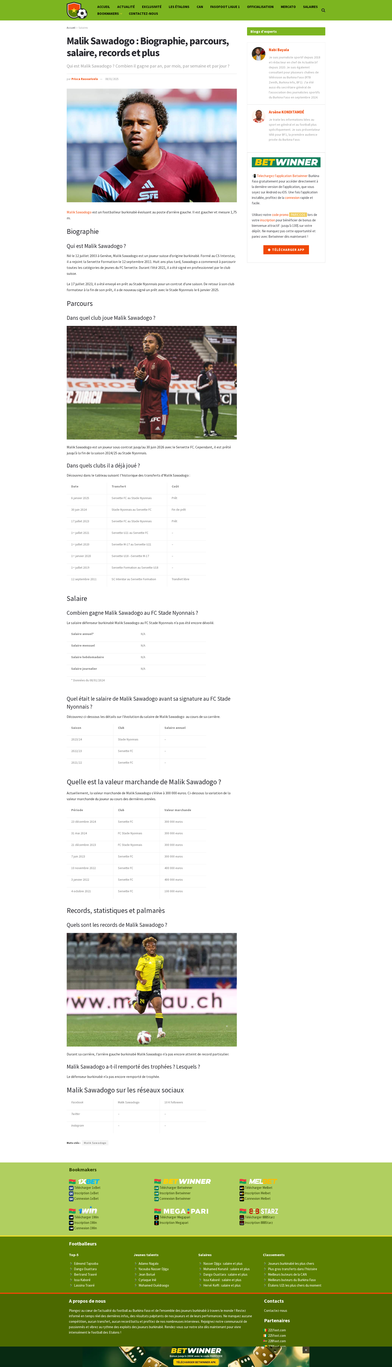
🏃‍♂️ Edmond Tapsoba (83, 1263)
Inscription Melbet (257, 1193)
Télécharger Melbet (258, 1187)
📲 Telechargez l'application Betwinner (280, 176)
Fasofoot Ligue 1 (225, 7)
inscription (267, 220)
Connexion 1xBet (86, 1198)
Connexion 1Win (85, 1228)
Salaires (310, 7)
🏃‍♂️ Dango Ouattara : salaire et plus (222, 1274)
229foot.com (277, 1346)
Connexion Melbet (257, 1198)
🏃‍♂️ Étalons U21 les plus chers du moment (292, 1285)
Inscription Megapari (173, 1222)
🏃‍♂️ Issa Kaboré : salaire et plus (219, 1280)
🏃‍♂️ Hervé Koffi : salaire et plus (219, 1285)
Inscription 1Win (85, 1222)
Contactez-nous (143, 13)
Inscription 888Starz (258, 1222)
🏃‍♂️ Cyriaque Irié (145, 1280)
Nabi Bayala (279, 49)
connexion (292, 197)
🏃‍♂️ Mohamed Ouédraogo (151, 1285)
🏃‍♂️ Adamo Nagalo (146, 1263)
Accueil (103, 7)
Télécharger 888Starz (259, 1217)
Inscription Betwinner (175, 1193)
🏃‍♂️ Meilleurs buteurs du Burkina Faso (289, 1280)
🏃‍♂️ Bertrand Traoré (83, 1274)
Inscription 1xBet (86, 1193)
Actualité (126, 7)
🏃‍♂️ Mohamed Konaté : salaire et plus (224, 1269)
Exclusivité (152, 7)
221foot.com (277, 1330)
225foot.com (277, 1335)
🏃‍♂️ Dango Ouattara (83, 1269)
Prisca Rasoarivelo (84, 79)
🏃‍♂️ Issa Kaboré (80, 1280)
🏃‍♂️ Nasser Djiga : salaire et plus (220, 1263)
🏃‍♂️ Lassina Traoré (82, 1285)
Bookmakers (108, 13)
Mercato (288, 7)
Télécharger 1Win (86, 1217)
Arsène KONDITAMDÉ (286, 112)
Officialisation (260, 7)
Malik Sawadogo (79, 212)
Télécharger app (287, 249)
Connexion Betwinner (175, 1198)
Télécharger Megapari (174, 1217)
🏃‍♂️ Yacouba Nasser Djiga (151, 1269)
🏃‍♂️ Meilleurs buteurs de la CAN (285, 1274)
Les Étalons (179, 7)
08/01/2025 (111, 79)
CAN (200, 7)
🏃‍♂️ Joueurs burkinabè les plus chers (288, 1263)
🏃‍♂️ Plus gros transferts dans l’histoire (290, 1269)
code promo (280, 214)
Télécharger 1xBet (87, 1187)
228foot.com (277, 1341)
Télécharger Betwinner (175, 1187)
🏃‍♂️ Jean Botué (144, 1274)
